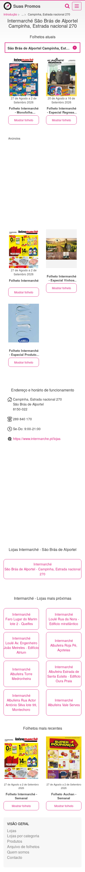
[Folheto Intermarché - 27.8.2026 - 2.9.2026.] (23, 76)
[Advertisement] (42, 182)
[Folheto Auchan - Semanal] (63, 757)
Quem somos (18, 852)
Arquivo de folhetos (23, 846)
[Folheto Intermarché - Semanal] (21, 757)
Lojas (11, 830)
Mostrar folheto (23, 120)
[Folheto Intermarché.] (61, 248)
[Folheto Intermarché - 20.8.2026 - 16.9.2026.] (61, 76)
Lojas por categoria (23, 835)
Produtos (14, 841)
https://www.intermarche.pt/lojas (36, 438)
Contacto (14, 857)
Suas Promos (26, 6)
